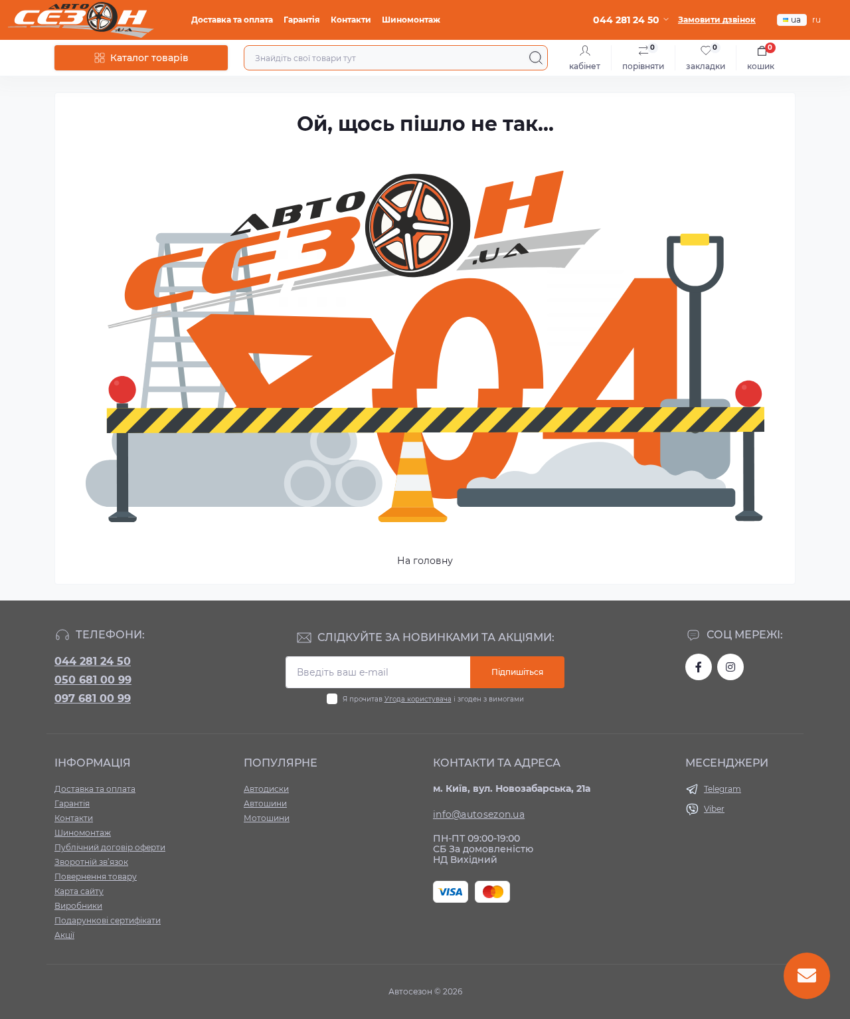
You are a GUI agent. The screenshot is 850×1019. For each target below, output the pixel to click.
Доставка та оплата (232, 20)
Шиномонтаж (411, 20)
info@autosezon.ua (479, 814)
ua (796, 20)
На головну (425, 561)
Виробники (78, 906)
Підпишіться (517, 672)
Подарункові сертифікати (107, 920)
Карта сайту (79, 891)
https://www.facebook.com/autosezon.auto (698, 667)
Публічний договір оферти (109, 847)
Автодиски (266, 789)
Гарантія (302, 20)
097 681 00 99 (92, 698)
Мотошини (267, 818)
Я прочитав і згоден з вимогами (433, 699)
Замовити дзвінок (717, 20)
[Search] (536, 57)
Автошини (265, 803)
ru (816, 20)
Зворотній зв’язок (91, 862)
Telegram (722, 789)
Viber (714, 809)
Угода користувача (418, 699)
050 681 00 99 (92, 680)
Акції (64, 935)
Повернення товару (95, 876)
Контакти (351, 20)
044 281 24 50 (92, 661)
